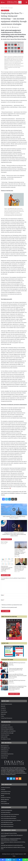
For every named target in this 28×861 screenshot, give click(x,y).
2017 (2, 10)
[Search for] (26, 2)
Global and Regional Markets (7, 729)
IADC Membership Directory (7, 753)
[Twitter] (6, 499)
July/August (10, 7)
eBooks (2, 795)
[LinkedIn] (9, 499)
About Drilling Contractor (6, 704)
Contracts (3, 789)
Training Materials (5, 803)
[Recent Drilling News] (14, 639)
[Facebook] (3, 499)
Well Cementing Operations (7, 826)
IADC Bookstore (4, 751)
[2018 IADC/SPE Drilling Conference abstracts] (4, 664)
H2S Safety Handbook (5, 812)
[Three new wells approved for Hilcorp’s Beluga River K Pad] (4, 670)
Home (3, 7)
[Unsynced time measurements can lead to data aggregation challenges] (7, 561)
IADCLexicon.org (4, 749)
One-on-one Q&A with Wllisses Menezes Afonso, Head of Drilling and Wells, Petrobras (18, 676)
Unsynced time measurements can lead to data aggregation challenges (6, 568)
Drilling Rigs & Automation (7, 727)
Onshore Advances (5, 735)
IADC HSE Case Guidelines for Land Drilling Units (12, 845)
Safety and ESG (4, 737)
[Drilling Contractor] (14, 2)
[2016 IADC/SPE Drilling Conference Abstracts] (4, 682)
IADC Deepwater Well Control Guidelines (10, 814)
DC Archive (3, 710)
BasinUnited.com (5, 745)
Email (2, 599)
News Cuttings (4, 542)
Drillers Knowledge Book (6, 810)
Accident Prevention (5, 787)
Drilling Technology (5, 793)
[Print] (15, 499)
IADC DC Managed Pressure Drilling (9, 833)
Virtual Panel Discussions (6, 718)
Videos (2, 716)
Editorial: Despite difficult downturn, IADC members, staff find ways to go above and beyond (20, 568)
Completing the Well (5, 725)
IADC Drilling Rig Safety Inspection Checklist (11, 820)
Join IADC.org (4, 757)
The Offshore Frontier (6, 739)
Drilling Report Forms (5, 791)
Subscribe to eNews (14, 693)
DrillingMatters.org (5, 747)
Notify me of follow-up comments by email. (12, 604)
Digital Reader (4, 712)
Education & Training (5, 797)
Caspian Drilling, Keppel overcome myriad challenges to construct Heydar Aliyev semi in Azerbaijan (20, 552)
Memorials (3, 714)
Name (2, 595)
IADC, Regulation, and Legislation (8, 731)
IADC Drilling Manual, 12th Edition (8, 816)
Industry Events (4, 755)
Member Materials (5, 799)
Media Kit (3, 706)
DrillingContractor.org (7, 854)
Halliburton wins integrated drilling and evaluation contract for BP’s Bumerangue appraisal (17, 687)
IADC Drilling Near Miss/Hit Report (8, 818)
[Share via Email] (12, 499)
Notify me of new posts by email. (9, 607)
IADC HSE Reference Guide (7, 822)
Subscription (4, 801)
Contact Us (3, 708)
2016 (6, 7)
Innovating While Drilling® (7, 733)
